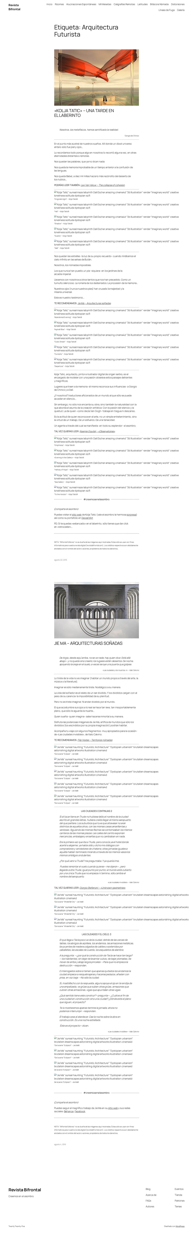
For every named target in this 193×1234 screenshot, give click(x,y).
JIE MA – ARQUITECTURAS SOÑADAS (88, 643)
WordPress (180, 1226)
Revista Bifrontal (14, 7)
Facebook (80, 1111)
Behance (69, 1111)
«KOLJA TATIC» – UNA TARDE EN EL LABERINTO (84, 113)
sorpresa (131, 514)
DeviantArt (87, 517)
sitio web (77, 514)
